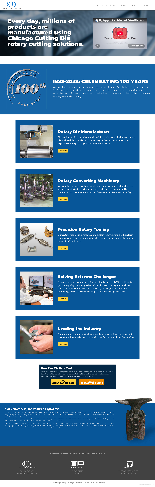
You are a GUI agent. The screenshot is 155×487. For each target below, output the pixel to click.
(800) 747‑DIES (146, 5)
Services (114, 5)
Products (102, 5)
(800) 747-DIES (81, 483)
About (124, 5)
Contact (133, 5)
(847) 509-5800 (93, 483)
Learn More (63, 150)
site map (102, 483)
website (140, 484)
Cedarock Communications (148, 484)
